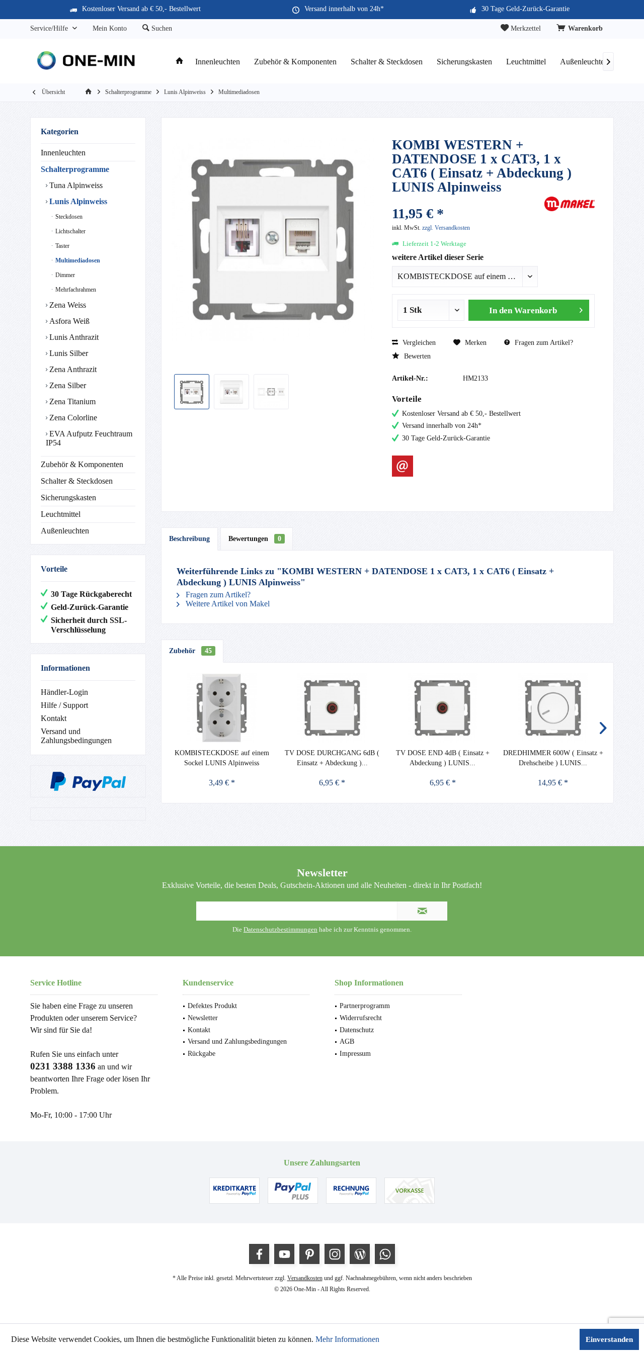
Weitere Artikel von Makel (227, 603)
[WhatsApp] (385, 1254)
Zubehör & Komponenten (82, 464)
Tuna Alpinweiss (75, 185)
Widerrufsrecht (361, 1018)
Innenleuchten (63, 152)
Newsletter (203, 1018)
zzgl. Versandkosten (446, 227)
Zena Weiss (66, 305)
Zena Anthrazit (72, 369)
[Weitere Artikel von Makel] (569, 204)
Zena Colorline (72, 417)
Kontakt (53, 718)
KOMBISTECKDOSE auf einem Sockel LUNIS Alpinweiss (222, 758)
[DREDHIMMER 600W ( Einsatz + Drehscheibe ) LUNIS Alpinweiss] (553, 708)
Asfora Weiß (68, 321)
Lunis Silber (67, 353)
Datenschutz (357, 1030)
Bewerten (416, 356)
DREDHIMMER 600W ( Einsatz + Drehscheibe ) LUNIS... (553, 758)
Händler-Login (64, 692)
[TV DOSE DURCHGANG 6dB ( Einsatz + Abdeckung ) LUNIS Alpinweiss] (332, 708)
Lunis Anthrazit (73, 337)
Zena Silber (66, 385)
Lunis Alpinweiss (77, 201)
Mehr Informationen (347, 1339)
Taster (61, 245)
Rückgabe (201, 1053)
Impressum (355, 1053)
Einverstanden (609, 1339)
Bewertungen (254, 539)
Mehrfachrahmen (75, 289)
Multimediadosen (77, 260)
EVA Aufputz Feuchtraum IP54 (89, 438)
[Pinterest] (309, 1254)
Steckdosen (68, 216)
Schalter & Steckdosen (77, 481)
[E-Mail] (402, 466)
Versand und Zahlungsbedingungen (76, 736)
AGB (347, 1041)
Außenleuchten (65, 530)
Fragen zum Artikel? (543, 342)
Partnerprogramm (365, 1006)
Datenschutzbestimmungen (280, 929)
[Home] (179, 62)
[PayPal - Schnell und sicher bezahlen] (88, 781)
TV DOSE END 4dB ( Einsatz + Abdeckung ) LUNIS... (443, 758)
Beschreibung (189, 539)
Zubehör (190, 651)
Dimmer (64, 275)
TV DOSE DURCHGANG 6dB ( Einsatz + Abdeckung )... (332, 758)
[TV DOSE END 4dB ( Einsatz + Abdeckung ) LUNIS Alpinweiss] (442, 708)
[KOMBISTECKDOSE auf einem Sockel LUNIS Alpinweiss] (222, 708)
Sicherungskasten (68, 497)
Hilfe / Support (64, 705)
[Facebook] (259, 1254)
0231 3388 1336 (63, 1066)
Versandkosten (305, 1278)
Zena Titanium (71, 401)
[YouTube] (284, 1254)
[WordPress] (360, 1254)
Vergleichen (418, 342)
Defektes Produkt (212, 1006)
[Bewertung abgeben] (467, 200)
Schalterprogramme (75, 169)
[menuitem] (581, 28)
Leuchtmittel (60, 514)
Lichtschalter (70, 231)
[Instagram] (335, 1254)
